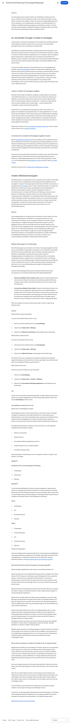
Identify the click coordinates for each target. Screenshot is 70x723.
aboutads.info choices (35, 160)
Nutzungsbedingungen (32, 720)
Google (4, 720)
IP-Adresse (25, 186)
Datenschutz (20, 720)
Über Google (11, 720)
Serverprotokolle (24, 69)
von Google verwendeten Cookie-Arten (38, 126)
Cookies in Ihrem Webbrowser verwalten (37, 167)
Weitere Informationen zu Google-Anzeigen (23, 701)
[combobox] (60, 720)
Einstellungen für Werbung (23, 139)
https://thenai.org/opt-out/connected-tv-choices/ (39, 559)
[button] (3, 3)
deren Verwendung (30, 128)
